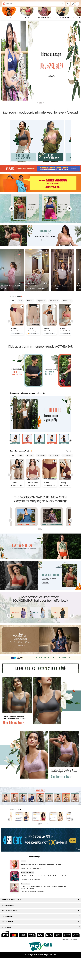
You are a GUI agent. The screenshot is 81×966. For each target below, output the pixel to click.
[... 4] (18, 612)
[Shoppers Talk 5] (56, 816)
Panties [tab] (29, 301)
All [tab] (13, 301)
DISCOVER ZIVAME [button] (8, 922)
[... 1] (39, 612)
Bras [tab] (20, 301)
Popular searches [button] (8, 905)
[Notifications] (68, 4)
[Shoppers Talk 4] (39, 816)
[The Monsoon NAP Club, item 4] (51, 517)
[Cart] (77, 4)
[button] (73, 4)
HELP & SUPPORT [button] (7, 916)
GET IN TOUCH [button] (6, 927)
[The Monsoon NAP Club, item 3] (26, 517)
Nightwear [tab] (41, 301)
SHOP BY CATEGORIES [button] (9, 911)
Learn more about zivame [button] (11, 900)
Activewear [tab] (54, 301)
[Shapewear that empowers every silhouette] (40, 414)
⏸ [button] (79, 22)
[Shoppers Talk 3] (22, 816)
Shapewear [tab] (67, 301)
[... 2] (59, 612)
